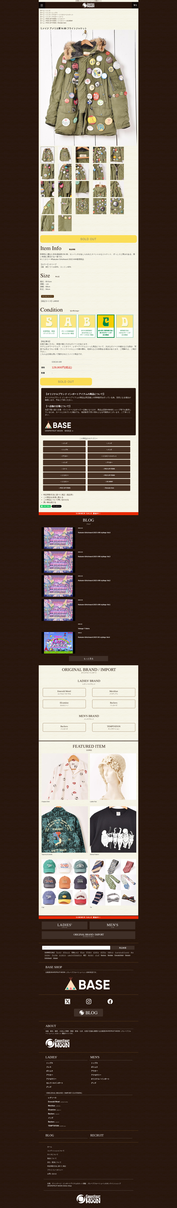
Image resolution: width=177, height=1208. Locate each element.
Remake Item (62, 23)
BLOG (49, 1135)
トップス (55, 12)
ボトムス (49, 1071)
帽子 (84, 955)
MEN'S (94, 1057)
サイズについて (52, 1154)
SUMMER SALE (50, 952)
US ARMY (69, 21)
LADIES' (51, 1057)
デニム (82, 952)
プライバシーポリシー (55, 1170)
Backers (103, 955)
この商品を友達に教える (53, 497)
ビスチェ (96, 952)
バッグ (97, 955)
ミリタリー (61, 19)
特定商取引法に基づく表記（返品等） (58, 495)
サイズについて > (47, 296)
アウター (55, 14)
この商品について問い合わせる (56, 500)
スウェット (66, 952)
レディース (52, 1098)
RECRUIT (97, 1135)
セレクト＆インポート (54, 1083)
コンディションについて (55, 1151)
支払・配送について (54, 1162)
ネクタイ (91, 955)
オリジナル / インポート (100, 1079)
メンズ (48, 10)
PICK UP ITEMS (51, 19)
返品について (52, 1158)
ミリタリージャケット (66, 14)
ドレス (48, 1067)
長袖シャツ (75, 952)
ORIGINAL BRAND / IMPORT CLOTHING (64, 1093)
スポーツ (110, 952)
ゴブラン (103, 952)
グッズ (48, 1087)
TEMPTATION (57, 1126)
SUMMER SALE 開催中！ (88, 513)
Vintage (55, 958)
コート (61, 16)
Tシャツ (58, 952)
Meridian (110, 955)
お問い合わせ (52, 1174)
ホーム (42, 10)
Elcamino (54, 1110)
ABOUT (50, 1026)
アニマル (55, 955)
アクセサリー (51, 1079)
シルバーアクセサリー (75, 955)
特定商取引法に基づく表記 (56, 1166)
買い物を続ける (49, 502)
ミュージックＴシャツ (122, 952)
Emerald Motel (119, 955)
